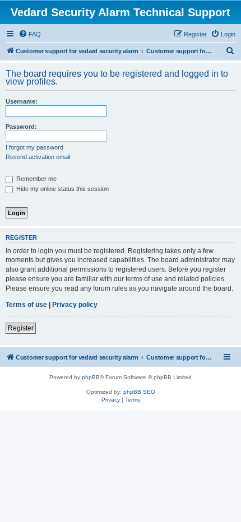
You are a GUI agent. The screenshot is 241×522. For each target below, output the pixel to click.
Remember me (36, 178)
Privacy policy (75, 305)
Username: (22, 101)
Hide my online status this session (62, 188)
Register (21, 328)
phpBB (91, 377)
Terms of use (26, 305)
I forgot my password (34, 147)
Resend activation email (38, 156)
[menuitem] (29, 34)
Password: (21, 126)
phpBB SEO (139, 392)
